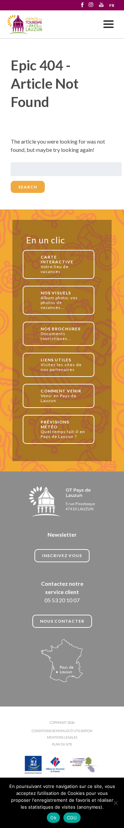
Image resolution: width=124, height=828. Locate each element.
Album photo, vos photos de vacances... (59, 300)
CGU (72, 817)
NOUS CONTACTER (62, 621)
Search (27, 186)
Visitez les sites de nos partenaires (61, 364)
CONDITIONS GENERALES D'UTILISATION (62, 731)
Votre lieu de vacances (57, 264)
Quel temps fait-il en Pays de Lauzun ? (63, 429)
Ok (53, 817)
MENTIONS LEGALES (62, 737)
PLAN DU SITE (62, 744)
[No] (115, 802)
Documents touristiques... (61, 333)
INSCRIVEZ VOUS (62, 555)
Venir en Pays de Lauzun (61, 395)
